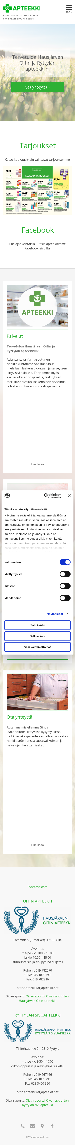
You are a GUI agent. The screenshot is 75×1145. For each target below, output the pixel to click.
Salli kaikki (37, 625)
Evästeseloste (38, 887)
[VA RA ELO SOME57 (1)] (37, 190)
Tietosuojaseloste (39, 1137)
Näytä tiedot (55, 613)
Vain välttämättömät (37, 647)
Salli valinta (37, 636)
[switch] (65, 574)
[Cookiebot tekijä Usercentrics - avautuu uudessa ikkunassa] (45, 495)
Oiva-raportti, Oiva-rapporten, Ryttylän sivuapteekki (45, 1102)
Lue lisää (37, 464)
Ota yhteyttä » (37, 87)
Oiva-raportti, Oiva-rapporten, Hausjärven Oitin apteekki (44, 998)
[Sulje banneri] (69, 495)
